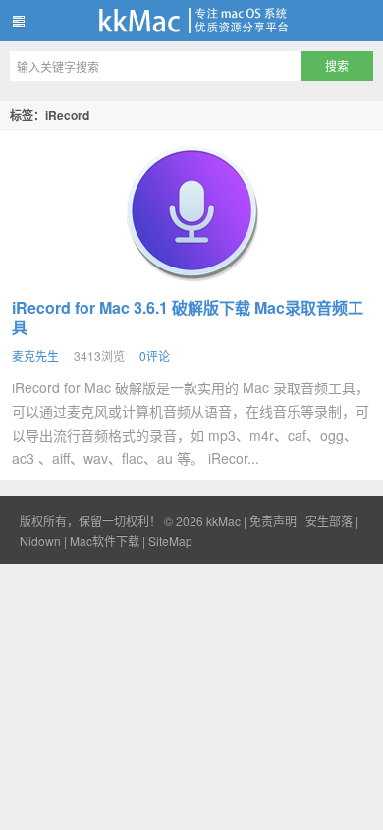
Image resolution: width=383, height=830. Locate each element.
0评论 (154, 355)
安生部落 (329, 520)
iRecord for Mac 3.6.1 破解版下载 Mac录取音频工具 (187, 317)
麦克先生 (35, 355)
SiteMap (170, 540)
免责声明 (273, 520)
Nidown (40, 540)
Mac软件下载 (104, 540)
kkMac (191, 20)
